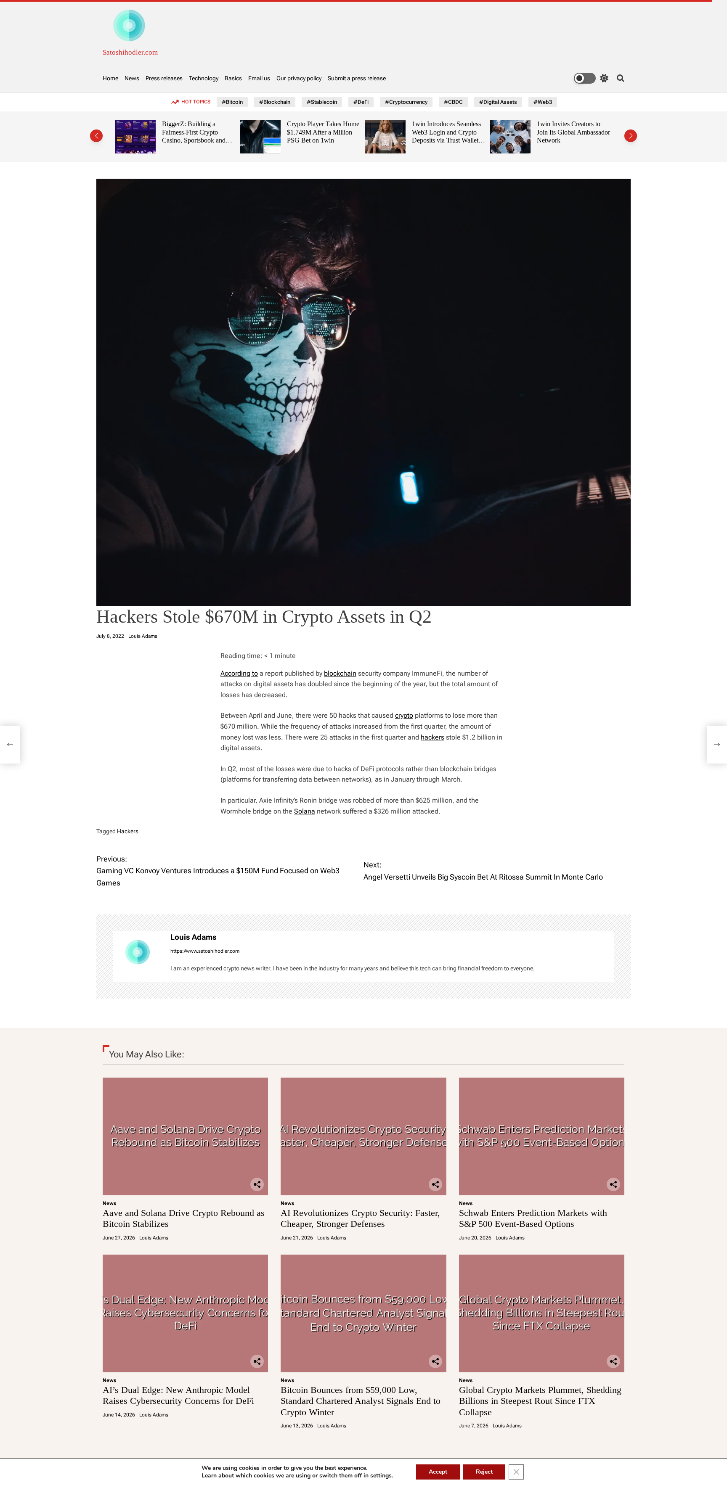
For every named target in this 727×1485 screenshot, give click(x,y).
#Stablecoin (322, 102)
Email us (259, 78)
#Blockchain (274, 102)
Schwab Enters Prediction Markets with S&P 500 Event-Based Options (533, 1218)
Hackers (127, 831)
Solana (304, 811)
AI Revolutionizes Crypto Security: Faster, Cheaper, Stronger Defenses (360, 1218)
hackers (432, 737)
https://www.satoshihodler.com (204, 951)
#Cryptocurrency (406, 102)
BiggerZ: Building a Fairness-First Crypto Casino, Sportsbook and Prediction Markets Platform (178, 140)
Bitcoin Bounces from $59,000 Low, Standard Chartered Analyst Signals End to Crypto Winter (360, 1401)
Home (110, 78)
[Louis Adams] (137, 956)
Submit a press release (357, 78)
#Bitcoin (232, 102)
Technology (203, 78)
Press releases (164, 78)
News (132, 78)
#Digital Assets (498, 102)
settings (381, 1476)
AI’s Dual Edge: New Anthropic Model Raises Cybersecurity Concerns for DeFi (178, 1395)
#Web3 (542, 102)
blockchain (340, 673)
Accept (438, 1472)
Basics (233, 78)
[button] (96, 135)
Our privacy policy (298, 78)
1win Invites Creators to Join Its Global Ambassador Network (557, 132)
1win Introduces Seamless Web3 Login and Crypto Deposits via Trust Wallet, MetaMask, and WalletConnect (430, 140)
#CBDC (453, 102)
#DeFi (361, 102)
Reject (484, 1472)
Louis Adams (142, 636)
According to (239, 673)
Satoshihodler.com (130, 52)
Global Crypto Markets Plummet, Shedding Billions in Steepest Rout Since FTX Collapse (540, 1401)
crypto (404, 715)
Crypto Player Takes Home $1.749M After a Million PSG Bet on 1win (307, 132)
